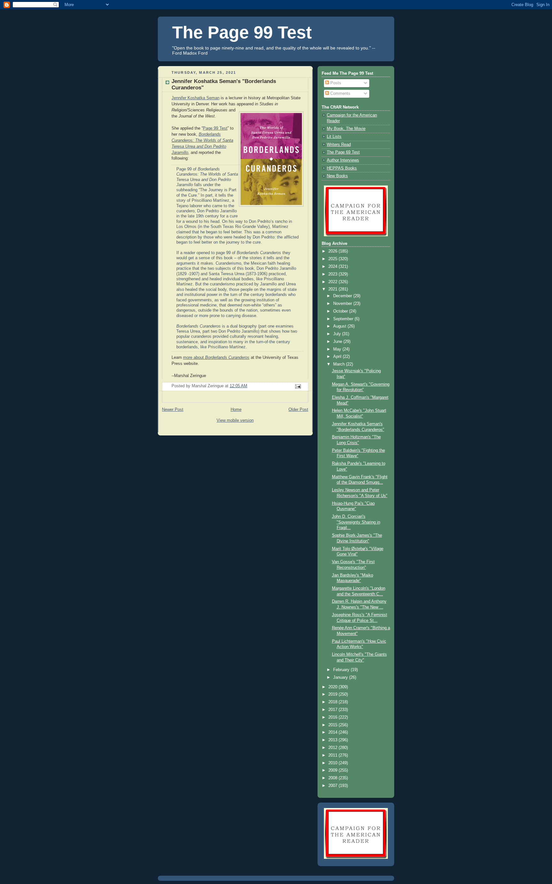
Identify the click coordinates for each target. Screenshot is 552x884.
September (344, 319)
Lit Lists (334, 136)
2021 (333, 289)
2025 (333, 259)
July (337, 334)
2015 (333, 725)
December (343, 296)
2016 (333, 717)
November (343, 303)
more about (216, 357)
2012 (333, 747)
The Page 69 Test (343, 152)
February (342, 670)
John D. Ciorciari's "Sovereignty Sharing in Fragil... (356, 522)
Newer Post (172, 409)
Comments (339, 93)
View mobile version (235, 420)
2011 (333, 755)
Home (236, 409)
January (341, 677)
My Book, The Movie (346, 128)
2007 (333, 785)
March (339, 364)
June (338, 341)
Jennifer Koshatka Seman (195, 98)
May (337, 349)
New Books (337, 176)
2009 (333, 770)
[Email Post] (297, 386)
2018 (333, 702)
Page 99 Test (215, 128)
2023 (333, 274)
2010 (333, 763)
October (341, 311)
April (338, 356)
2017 (333, 709)
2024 (333, 266)
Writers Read (339, 144)
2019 (333, 694)
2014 (333, 732)
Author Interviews (343, 160)
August (340, 326)
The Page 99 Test (242, 32)
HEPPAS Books (342, 168)
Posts (335, 83)
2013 (333, 740)
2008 (333, 778)
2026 (333, 251)
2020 (333, 687)
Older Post (298, 409)
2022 (333, 282)
